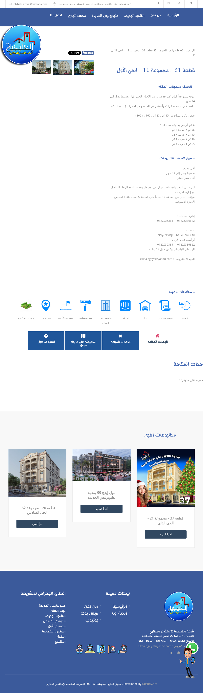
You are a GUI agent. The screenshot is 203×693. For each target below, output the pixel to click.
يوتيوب (91, 620)
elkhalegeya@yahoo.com (30, 4)
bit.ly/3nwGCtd (185, 235)
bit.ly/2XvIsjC (166, 235)
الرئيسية (173, 15)
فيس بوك (89, 613)
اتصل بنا (56, 15)
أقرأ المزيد (166, 534)
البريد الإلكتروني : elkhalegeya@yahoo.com (166, 646)
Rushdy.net (149, 684)
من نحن (155, 15)
